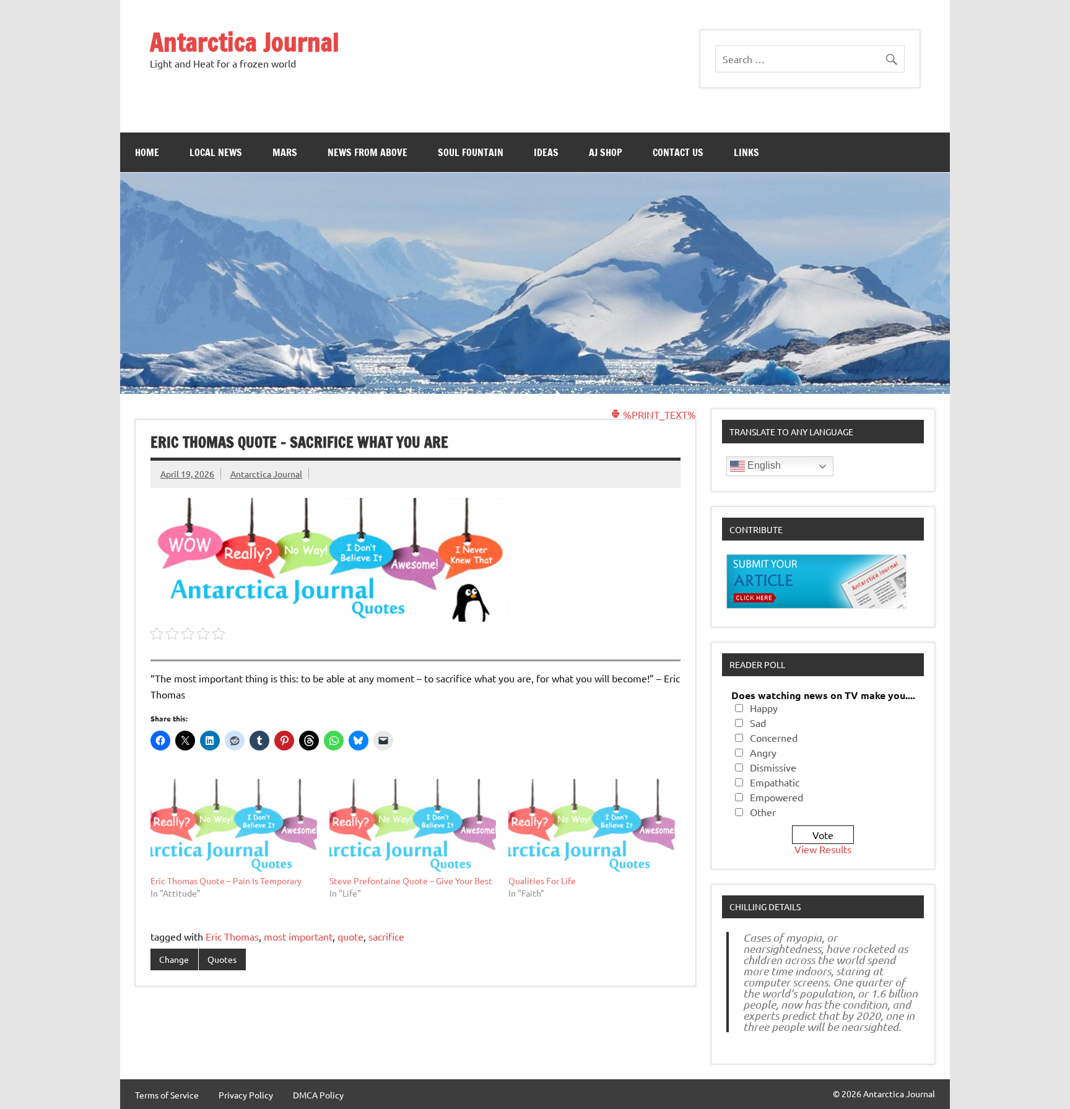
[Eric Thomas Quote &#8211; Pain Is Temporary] (233, 826)
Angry (763, 752)
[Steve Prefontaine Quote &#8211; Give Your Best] (412, 826)
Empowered (776, 797)
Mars (284, 152)
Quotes (222, 959)
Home (147, 152)
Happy (764, 708)
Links (746, 152)
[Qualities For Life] (591, 826)
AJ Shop (605, 152)
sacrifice (386, 936)
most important (298, 936)
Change (174, 959)
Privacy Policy (246, 1094)
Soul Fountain (470, 152)
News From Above (367, 152)
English (763, 465)
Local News (215, 152)
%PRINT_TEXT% (658, 414)
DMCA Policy (318, 1094)
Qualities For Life (542, 880)
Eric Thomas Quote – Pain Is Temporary (226, 880)
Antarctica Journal (244, 41)
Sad (758, 722)
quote (350, 936)
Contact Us (678, 152)
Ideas (546, 152)
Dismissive (773, 767)
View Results (822, 849)
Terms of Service (167, 1094)
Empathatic (774, 782)
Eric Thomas (232, 936)
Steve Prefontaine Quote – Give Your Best (410, 880)
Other (763, 812)
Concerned (774, 737)
